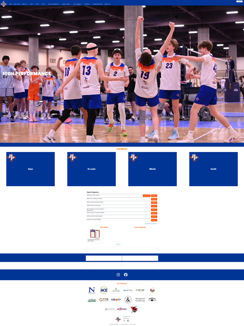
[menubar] (59, 4)
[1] (121, 141)
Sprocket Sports (115, 324)
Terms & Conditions (124, 324)
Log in (239, 1)
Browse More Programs (151, 223)
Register (154, 195)
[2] (123, 141)
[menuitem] (10, 4)
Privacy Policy (133, 324)
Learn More (147, 195)
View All (118, 244)
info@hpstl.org (126, 318)
